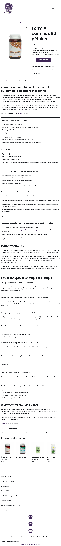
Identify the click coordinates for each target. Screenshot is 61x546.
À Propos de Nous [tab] (30, 81)
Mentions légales (6, 501)
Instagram (5, 426)
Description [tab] (4, 81)
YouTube (4, 429)
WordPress (36, 544)
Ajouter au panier (43, 59)
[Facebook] (30, 517)
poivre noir (50, 70)
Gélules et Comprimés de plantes (15, 22)
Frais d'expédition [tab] (16, 81)
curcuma (39, 70)
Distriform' (38, 73)
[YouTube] (30, 531)
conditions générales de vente (12, 505)
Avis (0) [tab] (41, 81)
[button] (26, 28)
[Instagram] (30, 524)
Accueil (3, 22)
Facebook (5, 423)
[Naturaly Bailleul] (8, 8)
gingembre (44, 70)
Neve (22, 544)
